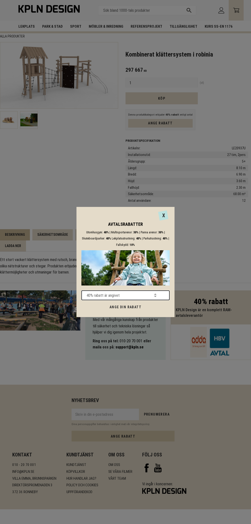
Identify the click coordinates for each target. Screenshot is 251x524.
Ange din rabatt (125, 307)
